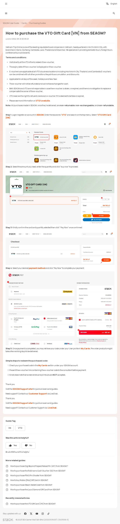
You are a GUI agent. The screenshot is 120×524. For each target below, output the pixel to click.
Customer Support (37, 393)
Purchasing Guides (37, 23)
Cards (24, 23)
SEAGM (40, 114)
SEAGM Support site (23, 389)
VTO (64, 114)
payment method (37, 268)
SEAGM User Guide (11, 23)
